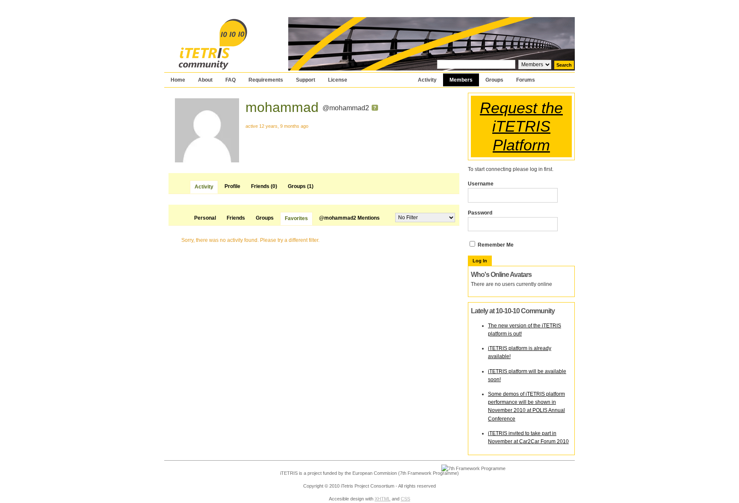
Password (480, 213)
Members (461, 80)
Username (481, 184)
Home (178, 80)
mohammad (282, 107)
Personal (205, 218)
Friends (264, 186)
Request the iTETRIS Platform (521, 126)
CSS (405, 498)
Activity (427, 80)
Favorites (296, 218)
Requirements (265, 80)
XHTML (382, 498)
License (337, 80)
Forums (525, 80)
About (205, 80)
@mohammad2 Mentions (349, 218)
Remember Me (495, 245)
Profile (232, 186)
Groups (494, 80)
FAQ (230, 80)
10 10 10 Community (217, 22)
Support (305, 80)
